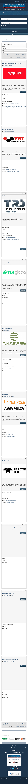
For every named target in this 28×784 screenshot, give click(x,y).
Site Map (15, 747)
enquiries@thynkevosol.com (11, 368)
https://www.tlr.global (10, 303)
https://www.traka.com (11, 436)
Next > (21, 57)
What (2, 17)
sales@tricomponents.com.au (11, 169)
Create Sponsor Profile (19, 1)
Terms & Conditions (9, 782)
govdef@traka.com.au (9, 434)
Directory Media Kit (22, 747)
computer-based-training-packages (8, 264)
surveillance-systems (6, 462)
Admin (11, 65)
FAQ (11, 747)
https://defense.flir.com (11, 502)
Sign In (26, 1)
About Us (7, 747)
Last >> (24, 57)
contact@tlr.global (9, 301)
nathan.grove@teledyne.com (11, 500)
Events (10, 752)
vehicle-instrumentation (6, 661)
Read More (23, 91)
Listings (5, 752)
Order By (3, 46)
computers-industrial (6, 595)
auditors (4, 330)
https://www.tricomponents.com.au (13, 171)
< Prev (9, 57)
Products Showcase (16, 752)
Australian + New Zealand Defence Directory (15, 778)
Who (1, 21)
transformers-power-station (7, 528)
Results (3, 50)
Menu (14, 34)
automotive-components (7, 131)
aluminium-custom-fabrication (7, 197)
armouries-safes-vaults (6, 396)
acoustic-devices (6, 65)
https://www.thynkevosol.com (12, 370)
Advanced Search (14, 31)
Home (3, 747)
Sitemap (20, 782)
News (23, 752)
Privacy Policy (16, 782)
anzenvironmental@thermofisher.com (12, 103)
